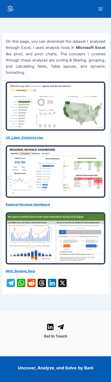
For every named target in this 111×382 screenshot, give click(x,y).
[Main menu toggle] (100, 9)
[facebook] (50, 327)
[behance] (60, 327)
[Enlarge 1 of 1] (98, 88)
